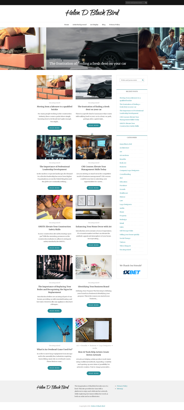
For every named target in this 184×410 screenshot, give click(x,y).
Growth (122, 189)
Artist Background (79, 25)
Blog (104, 25)
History (122, 197)
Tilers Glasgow (125, 246)
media (94, 348)
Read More (55, 128)
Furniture (123, 185)
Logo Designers (105, 345)
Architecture (124, 148)
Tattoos (122, 242)
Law (121, 201)
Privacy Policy (114, 25)
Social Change (125, 238)
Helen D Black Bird (92, 14)
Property (123, 216)
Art (77, 345)
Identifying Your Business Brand (93, 286)
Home (66, 25)
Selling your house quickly (129, 235)
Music (122, 212)
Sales (122, 227)
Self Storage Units (126, 231)
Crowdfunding (125, 174)
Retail (122, 223)
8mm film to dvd (126, 144)
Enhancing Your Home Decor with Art (94, 226)
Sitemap (120, 389)
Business (93, 345)
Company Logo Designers (129, 170)
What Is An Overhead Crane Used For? (54, 349)
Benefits (84, 345)
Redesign (123, 219)
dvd (121, 178)
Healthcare (124, 193)
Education (123, 182)
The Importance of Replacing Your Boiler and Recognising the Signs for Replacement (54, 289)
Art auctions (124, 155)
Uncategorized (61, 55)
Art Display (94, 25)
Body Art (123, 163)
